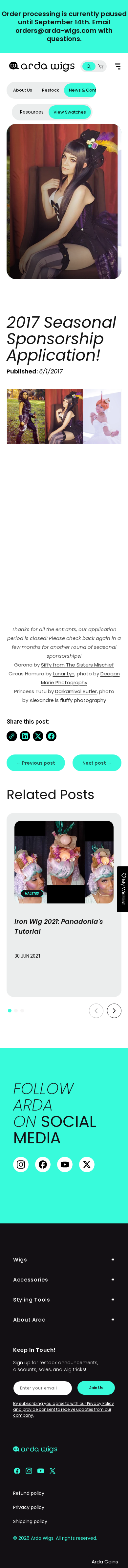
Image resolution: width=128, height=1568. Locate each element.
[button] (89, 66)
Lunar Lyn (64, 673)
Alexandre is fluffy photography (68, 700)
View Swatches (69, 112)
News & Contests (87, 90)
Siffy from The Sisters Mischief (77, 664)
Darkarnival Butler (76, 691)
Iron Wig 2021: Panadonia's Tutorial (58, 926)
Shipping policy (30, 1521)
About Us (22, 90)
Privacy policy (28, 1507)
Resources (32, 112)
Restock (50, 90)
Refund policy (28, 1493)
